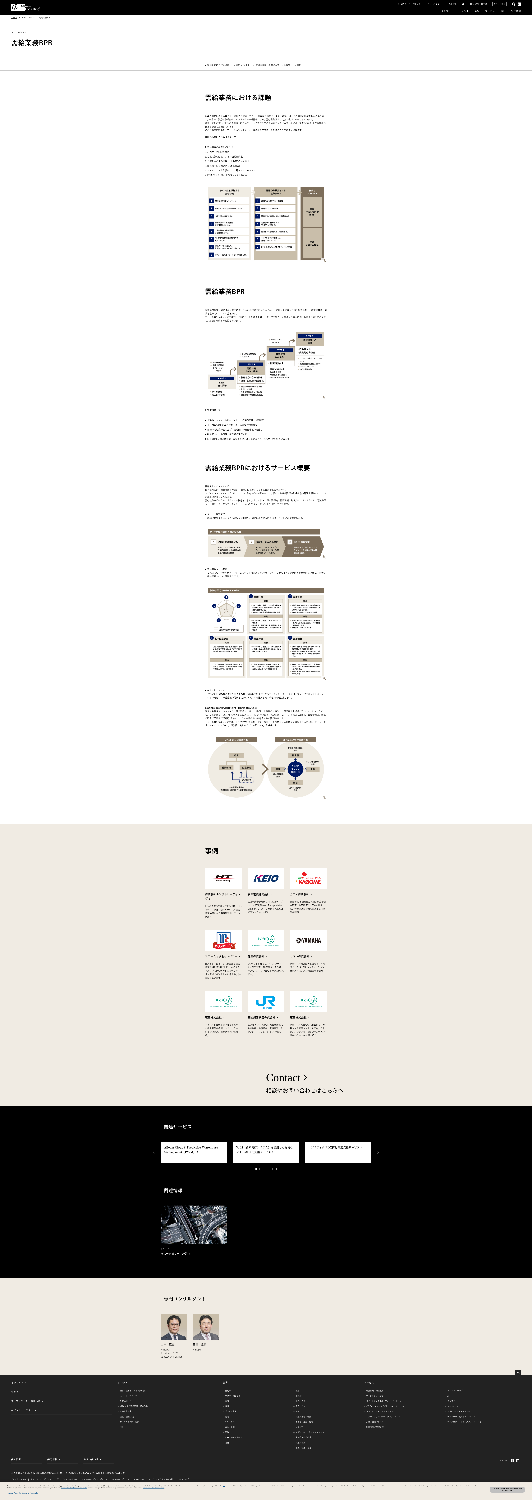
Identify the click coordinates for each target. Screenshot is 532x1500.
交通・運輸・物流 (303, 1416)
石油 (227, 1416)
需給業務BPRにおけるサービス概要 (272, 65)
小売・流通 (300, 1401)
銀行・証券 (230, 1427)
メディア (299, 1427)
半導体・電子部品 (233, 1395)
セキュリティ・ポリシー (41, 1479)
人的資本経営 (125, 1411)
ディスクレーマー (18, 1479)
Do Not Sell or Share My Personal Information (507, 1489)
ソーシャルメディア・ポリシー (94, 1479)
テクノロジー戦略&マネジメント (461, 1416)
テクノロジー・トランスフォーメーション (465, 1421)
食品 (298, 1390)
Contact (283, 1077)
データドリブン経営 (374, 1395)
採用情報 (452, 3)
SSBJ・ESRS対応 (127, 1416)
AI (448, 1395)
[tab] (256, 1169)
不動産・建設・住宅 (304, 1421)
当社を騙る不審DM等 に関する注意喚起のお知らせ (36, 1473)
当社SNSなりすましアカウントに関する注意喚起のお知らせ (95, 1473)
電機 (227, 1401)
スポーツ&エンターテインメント (310, 1432)
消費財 (298, 1395)
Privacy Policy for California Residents (22, 1493)
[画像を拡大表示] (266, 223)
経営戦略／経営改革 (375, 1390)
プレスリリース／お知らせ (408, 3)
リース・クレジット (233, 1437)
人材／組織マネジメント (376, 1421)
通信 (298, 1411)
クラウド (451, 1401)
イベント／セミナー (434, 3)
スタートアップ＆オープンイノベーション (384, 1401)
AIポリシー (139, 1479)
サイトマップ (183, 1479)
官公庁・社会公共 (303, 1437)
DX (121, 1427)
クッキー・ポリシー (121, 1479)
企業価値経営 (125, 1401)
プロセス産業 (230, 1411)
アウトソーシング (455, 1390)
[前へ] (154, 1152)
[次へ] (378, 1152)
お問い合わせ (499, 3)
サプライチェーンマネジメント (379, 1411)
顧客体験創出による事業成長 (132, 1390)
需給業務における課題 (218, 65)
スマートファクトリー (129, 1395)
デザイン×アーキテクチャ (458, 1411)
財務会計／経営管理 (375, 1427)
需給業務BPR (242, 65)
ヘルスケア (229, 1421)
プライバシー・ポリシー (66, 1479)
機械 (227, 1406)
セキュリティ (453, 1406)
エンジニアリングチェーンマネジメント (383, 1416)
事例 (299, 65)
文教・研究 (300, 1442)
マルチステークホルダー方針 (160, 1479)
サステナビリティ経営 (129, 1421)
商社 (227, 1442)
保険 (227, 1432)
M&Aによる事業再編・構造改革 (134, 1406)
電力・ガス (300, 1406)
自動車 (228, 1390)
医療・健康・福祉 (303, 1447)
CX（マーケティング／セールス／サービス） (385, 1406)
